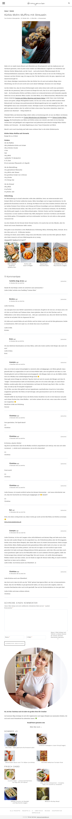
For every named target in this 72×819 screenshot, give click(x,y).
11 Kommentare (42, 18)
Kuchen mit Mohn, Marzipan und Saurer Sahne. (30, 98)
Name (7, 637)
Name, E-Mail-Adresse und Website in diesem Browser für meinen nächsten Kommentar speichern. (58, 635)
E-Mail (29, 637)
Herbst (12, 11)
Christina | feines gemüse (13, 18)
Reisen (47, 810)
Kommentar (8, 608)
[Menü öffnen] (4, 3)
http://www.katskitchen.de (12, 522)
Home (6, 11)
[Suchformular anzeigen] (69, 3)
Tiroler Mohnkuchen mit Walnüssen (35, 118)
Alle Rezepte (15, 810)
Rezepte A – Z (27, 810)
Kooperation (57, 810)
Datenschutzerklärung (43, 817)
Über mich (39, 810)
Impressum (36, 812)
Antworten (63, 281)
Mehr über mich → (36, 727)
